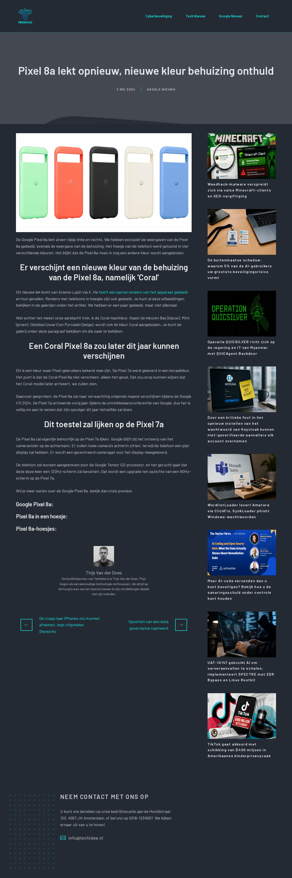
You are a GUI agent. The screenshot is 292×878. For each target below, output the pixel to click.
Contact (262, 16)
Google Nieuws (230, 16)
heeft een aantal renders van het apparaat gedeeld (143, 291)
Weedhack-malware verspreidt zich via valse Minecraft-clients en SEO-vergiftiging (239, 190)
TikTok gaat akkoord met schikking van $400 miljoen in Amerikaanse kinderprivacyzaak (239, 750)
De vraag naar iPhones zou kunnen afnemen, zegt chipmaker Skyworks (69, 625)
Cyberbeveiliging (159, 16)
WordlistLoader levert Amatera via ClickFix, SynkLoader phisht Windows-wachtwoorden (239, 511)
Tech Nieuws (195, 16)
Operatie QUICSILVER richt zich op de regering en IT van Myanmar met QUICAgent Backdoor (241, 347)
